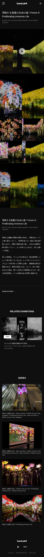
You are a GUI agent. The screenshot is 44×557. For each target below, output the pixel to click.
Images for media (7, 291)
